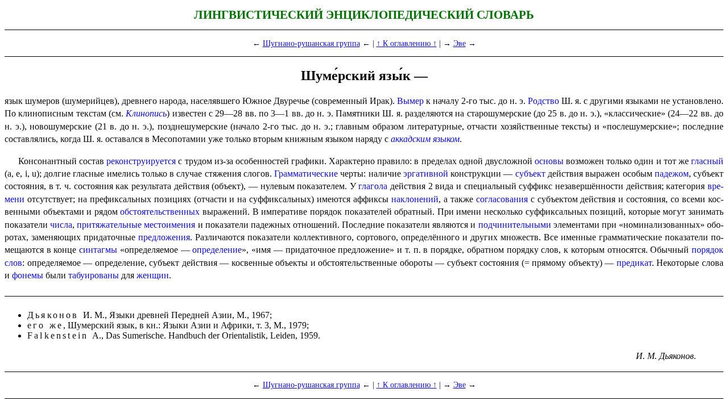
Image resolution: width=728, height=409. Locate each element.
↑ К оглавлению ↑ (407, 43)
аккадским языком (425, 139)
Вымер (410, 101)
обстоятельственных (160, 211)
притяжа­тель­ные (109, 224)
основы (549, 161)
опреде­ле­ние (217, 249)
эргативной (425, 173)
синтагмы (98, 249)
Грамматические (306, 173)
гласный (707, 161)
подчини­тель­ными (514, 224)
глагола (372, 186)
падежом (672, 173)
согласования (502, 199)
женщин (152, 275)
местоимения (169, 224)
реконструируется (141, 161)
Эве (459, 43)
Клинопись (146, 113)
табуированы (93, 275)
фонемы (27, 275)
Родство (543, 101)
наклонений (415, 199)
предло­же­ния (164, 237)
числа (61, 224)
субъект (530, 173)
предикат (634, 263)
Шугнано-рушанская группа (311, 43)
